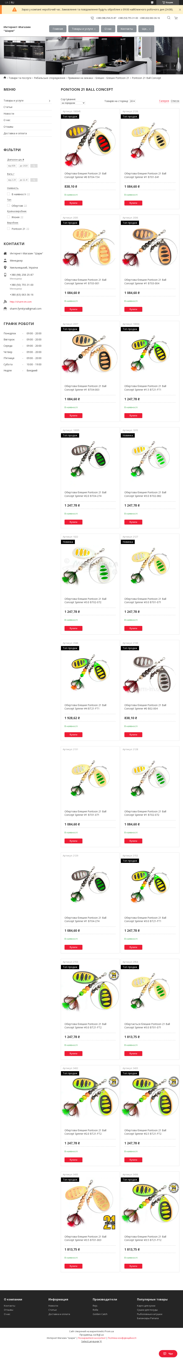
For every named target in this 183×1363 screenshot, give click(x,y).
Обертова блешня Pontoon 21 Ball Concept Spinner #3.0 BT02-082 (145, 494)
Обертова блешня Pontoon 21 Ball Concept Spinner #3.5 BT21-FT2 (145, 1238)
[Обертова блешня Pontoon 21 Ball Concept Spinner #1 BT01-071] (90, 779)
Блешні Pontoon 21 (117, 78)
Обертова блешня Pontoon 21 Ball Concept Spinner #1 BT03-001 (85, 281)
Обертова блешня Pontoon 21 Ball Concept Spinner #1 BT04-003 (85, 387)
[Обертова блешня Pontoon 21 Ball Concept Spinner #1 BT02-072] (150, 779)
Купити (73, 203)
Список (175, 101)
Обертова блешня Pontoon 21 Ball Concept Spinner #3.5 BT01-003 (85, 1238)
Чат (171, 1353)
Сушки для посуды (147, 1309)
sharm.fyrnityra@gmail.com (25, 308)
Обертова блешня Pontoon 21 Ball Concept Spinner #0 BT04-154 (85, 175)
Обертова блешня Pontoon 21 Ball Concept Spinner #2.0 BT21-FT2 (85, 1132)
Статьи (8, 107)
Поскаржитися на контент (92, 1338)
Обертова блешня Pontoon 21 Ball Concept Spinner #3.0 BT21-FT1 (145, 919)
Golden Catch (100, 1314)
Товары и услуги (82, 28)
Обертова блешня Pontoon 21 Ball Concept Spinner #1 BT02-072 (145, 813)
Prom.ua (109, 1331)
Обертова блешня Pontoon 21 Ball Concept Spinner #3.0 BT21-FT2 (85, 1025)
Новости (9, 113)
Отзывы (8, 126)
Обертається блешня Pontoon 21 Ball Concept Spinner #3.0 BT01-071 (147, 1025)
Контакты (127, 28)
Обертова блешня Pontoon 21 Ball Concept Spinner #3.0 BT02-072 (85, 600)
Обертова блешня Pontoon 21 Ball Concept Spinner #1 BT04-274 (85, 919)
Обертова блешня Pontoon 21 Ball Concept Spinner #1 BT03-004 (145, 281)
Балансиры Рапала (148, 1318)
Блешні (99, 78)
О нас (108, 28)
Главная (58, 28)
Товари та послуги (20, 78)
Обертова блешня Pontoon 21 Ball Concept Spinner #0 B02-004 (145, 706)
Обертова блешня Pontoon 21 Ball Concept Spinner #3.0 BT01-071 (145, 600)
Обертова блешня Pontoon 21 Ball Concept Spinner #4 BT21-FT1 (85, 706)
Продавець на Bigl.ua (92, 1334)
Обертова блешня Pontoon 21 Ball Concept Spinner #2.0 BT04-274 (85, 494)
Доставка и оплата (15, 133)
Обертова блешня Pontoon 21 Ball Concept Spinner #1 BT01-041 (145, 175)
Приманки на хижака (80, 78)
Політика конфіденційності (122, 1338)
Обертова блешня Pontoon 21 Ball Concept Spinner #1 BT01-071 (85, 813)
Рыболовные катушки (149, 1314)
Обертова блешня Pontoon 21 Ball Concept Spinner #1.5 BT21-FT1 (145, 387)
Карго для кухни (146, 1305)
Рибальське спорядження (49, 78)
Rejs (95, 1305)
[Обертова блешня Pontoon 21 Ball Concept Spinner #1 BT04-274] (90, 885)
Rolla (95, 1309)
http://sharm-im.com (21, 301)
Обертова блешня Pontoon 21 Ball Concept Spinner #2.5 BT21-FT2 (145, 1132)
